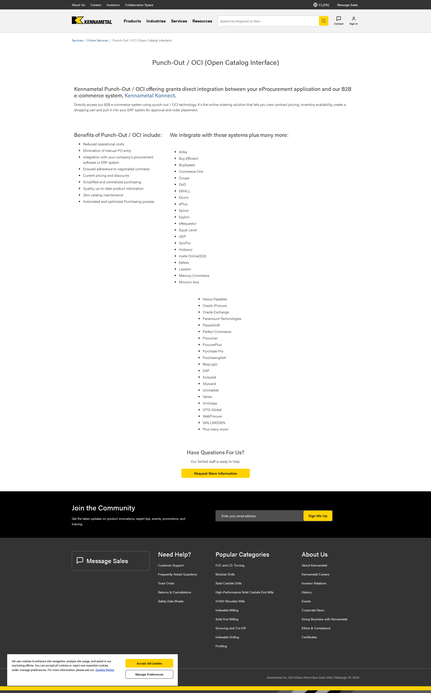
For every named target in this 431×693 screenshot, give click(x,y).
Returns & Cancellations (174, 592)
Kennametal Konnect (150, 95)
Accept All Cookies (149, 663)
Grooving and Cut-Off (231, 628)
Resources (202, 21)
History (307, 592)
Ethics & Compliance (316, 628)
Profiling (221, 646)
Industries (156, 21)
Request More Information (215, 473)
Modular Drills (225, 574)
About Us (78, 4)
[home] (92, 22)
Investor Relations (314, 583)
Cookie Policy (104, 670)
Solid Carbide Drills (229, 583)
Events (306, 601)
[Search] (323, 21)
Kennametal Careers (316, 574)
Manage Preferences (149, 674)
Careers (95, 4)
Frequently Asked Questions (177, 574)
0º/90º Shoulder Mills (230, 601)
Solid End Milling (227, 619)
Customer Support (171, 565)
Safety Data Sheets (171, 601)
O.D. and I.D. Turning (230, 565)
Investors (113, 4)
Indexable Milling (227, 610)
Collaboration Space (139, 4)
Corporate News (313, 610)
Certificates (309, 637)
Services (179, 21)
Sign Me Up (317, 515)
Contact (338, 24)
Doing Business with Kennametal (324, 619)
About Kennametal (314, 565)
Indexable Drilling (227, 637)
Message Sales (347, 4)
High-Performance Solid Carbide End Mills (245, 592)
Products (132, 21)
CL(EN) (324, 4)
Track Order (166, 583)
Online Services (97, 40)
